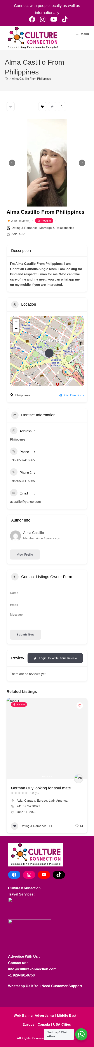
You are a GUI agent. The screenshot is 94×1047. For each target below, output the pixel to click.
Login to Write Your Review (58, 658)
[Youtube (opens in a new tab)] (54, 19)
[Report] (62, 106)
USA (22, 234)
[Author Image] (78, 778)
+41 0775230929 (28, 806)
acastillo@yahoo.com (25, 501)
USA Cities (62, 1024)
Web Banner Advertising (34, 1015)
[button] (12, 163)
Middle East (67, 1015)
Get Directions (74, 395)
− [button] (16, 328)
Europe (42, 800)
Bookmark (42, 106)
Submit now (25, 634)
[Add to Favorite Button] (80, 705)
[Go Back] (11, 106)
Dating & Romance (25, 227)
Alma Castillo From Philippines (31, 78)
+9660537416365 (22, 460)
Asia (14, 234)
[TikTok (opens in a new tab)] (64, 19)
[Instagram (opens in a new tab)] (43, 19)
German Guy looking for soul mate (41, 788)
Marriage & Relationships (56, 227)
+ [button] (16, 322)
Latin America (58, 800)
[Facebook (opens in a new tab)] (32, 19)
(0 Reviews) (22, 220)
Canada (29, 800)
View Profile (25, 554)
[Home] (6, 78)
